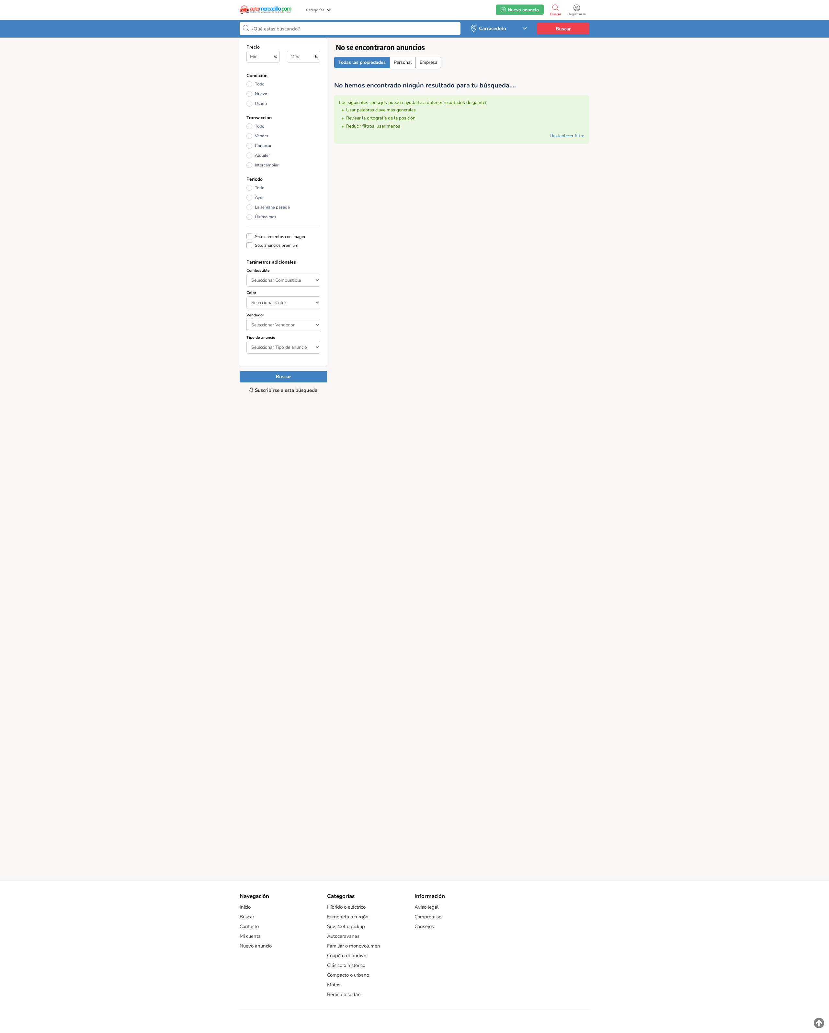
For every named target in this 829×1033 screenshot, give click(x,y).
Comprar (263, 146)
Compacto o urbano (348, 975)
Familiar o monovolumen (353, 946)
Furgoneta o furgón (348, 917)
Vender (261, 136)
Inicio (245, 907)
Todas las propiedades (362, 62)
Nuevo (261, 94)
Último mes (265, 217)
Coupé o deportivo (346, 956)
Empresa (428, 62)
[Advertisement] (283, 633)
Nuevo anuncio (256, 946)
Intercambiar (267, 165)
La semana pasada (272, 207)
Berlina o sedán (344, 994)
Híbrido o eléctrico (346, 907)
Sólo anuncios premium (276, 245)
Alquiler (262, 155)
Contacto (249, 926)
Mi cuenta (250, 936)
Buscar (563, 29)
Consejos (424, 926)
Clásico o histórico (346, 965)
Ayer (259, 197)
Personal (403, 62)
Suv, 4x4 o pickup (346, 926)
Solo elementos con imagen (280, 236)
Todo (259, 84)
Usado (261, 104)
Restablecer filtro (567, 136)
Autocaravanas (343, 936)
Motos (333, 985)
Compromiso (427, 917)
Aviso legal (426, 907)
